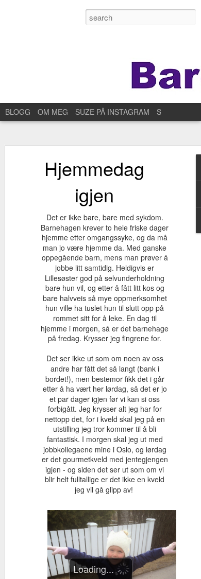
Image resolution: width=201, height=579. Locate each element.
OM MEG (53, 112)
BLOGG (17, 112)
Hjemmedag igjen (94, 181)
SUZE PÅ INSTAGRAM (112, 112)
